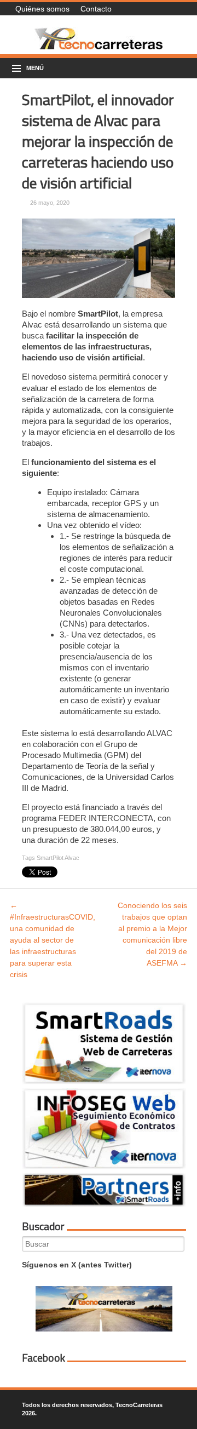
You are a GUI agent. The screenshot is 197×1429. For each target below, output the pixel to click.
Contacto (96, 8)
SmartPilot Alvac (58, 857)
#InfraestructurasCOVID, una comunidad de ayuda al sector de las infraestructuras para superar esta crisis (52, 940)
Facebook (43, 1358)
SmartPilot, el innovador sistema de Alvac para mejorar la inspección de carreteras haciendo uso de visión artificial (98, 141)
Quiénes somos (42, 8)
